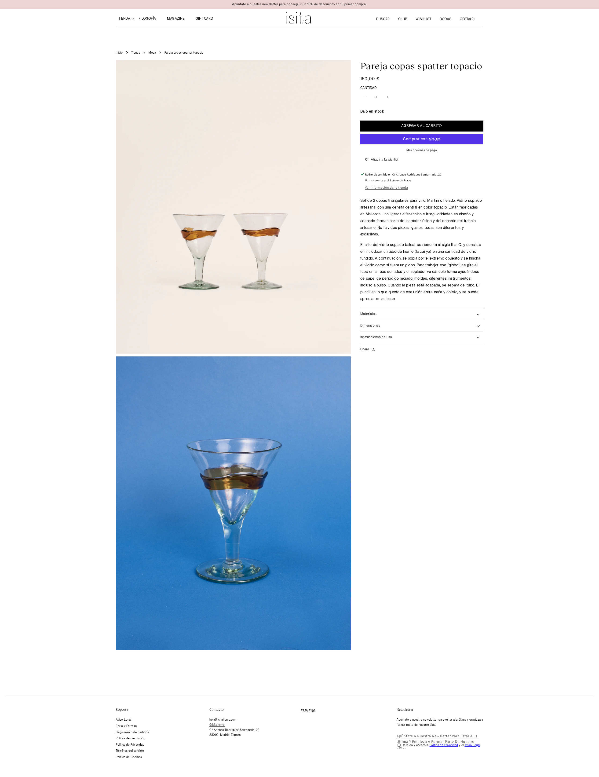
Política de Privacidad (130, 744)
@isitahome (217, 724)
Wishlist (423, 19)
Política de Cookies (129, 757)
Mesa (152, 52)
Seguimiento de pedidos (132, 732)
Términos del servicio (130, 750)
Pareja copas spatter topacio (184, 52)
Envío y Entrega (126, 726)
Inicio (119, 52)
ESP (304, 711)
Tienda (135, 52)
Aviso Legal (123, 719)
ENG (312, 711)
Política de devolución (130, 738)
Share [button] (364, 349)
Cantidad (368, 88)
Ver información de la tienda (386, 188)
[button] (383, 19)
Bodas (445, 19)
